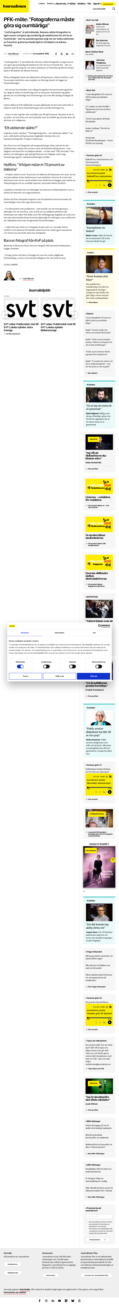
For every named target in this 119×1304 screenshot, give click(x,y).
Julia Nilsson (13, 53)
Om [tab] (94, 633)
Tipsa (66, 4)
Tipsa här (102, 1059)
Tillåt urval (59, 676)
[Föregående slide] (5, 315)
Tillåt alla (93, 676)
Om (89, 4)
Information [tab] (59, 633)
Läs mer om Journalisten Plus (96, 1275)
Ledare (42, 3)
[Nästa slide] (74, 315)
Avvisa (25, 676)
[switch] (46, 666)
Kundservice (82, 4)
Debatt (50, 3)
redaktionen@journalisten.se (98, 1064)
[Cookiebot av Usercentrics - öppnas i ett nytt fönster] (100, 626)
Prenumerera (108, 4)
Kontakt (73, 4)
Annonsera (58, 4)
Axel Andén (25, 1289)
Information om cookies (15, 1292)
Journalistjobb (99, 8)
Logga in (96, 4)
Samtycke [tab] (25, 633)
